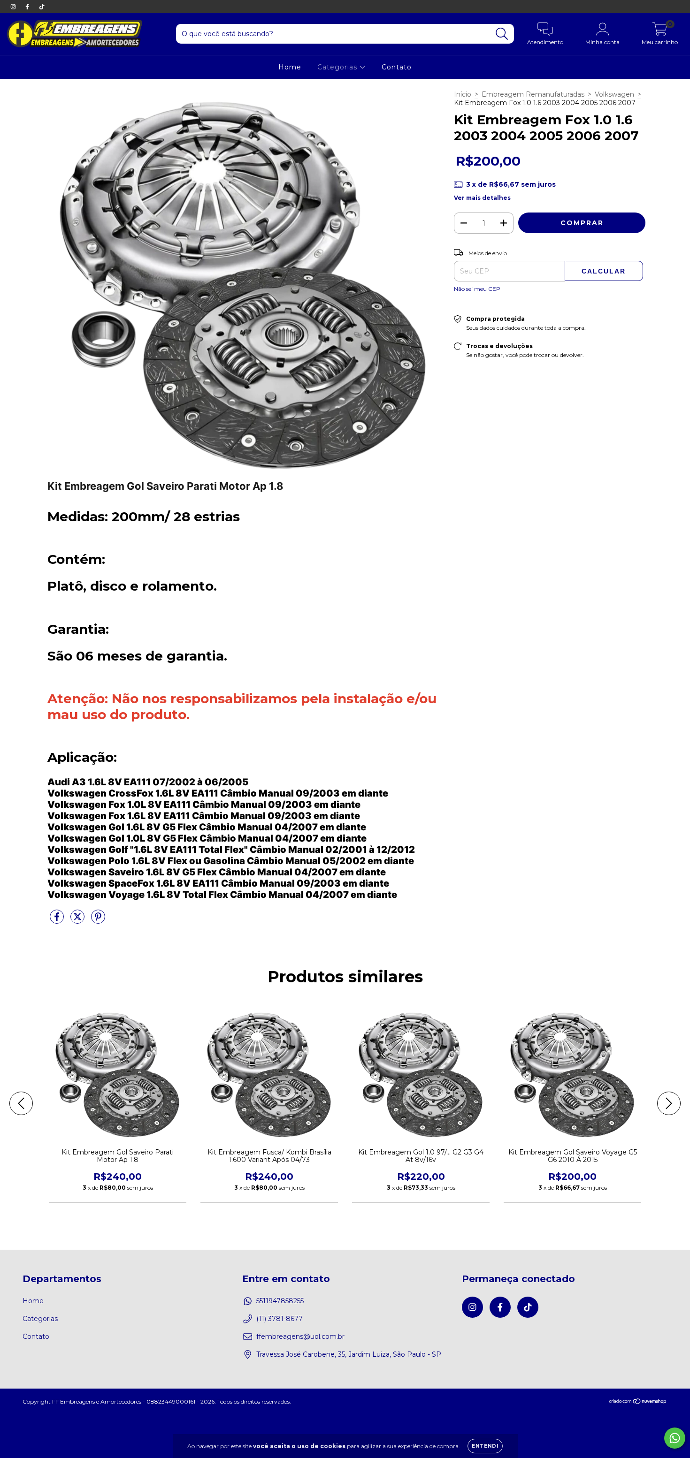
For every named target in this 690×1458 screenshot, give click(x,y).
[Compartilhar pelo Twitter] (78, 920)
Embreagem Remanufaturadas (533, 94)
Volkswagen (614, 94)
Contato (397, 67)
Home (289, 67)
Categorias (338, 67)
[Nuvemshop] (638, 1402)
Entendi (485, 1446)
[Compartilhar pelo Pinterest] (98, 920)
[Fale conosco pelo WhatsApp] (674, 1438)
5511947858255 (280, 1301)
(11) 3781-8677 (279, 1318)
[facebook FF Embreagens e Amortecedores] (28, 6)
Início (462, 94)
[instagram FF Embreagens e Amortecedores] (14, 6)
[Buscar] (502, 34)
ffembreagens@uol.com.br (300, 1336)
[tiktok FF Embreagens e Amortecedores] (42, 6)
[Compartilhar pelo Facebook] (58, 920)
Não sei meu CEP (477, 288)
